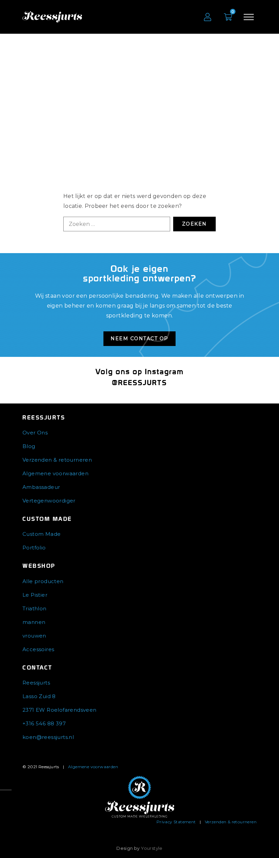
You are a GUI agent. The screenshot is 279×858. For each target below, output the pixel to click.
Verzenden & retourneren (57, 460)
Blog (28, 446)
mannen (33, 622)
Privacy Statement (176, 821)
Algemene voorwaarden (55, 473)
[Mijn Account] (207, 17)
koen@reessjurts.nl (48, 737)
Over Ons (35, 432)
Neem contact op (139, 338)
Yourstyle (152, 848)
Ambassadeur (41, 487)
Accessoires (38, 649)
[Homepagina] (139, 796)
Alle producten (43, 581)
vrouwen (34, 635)
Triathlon (34, 608)
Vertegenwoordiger (49, 500)
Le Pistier (34, 595)
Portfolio (34, 547)
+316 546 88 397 (44, 723)
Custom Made (41, 534)
